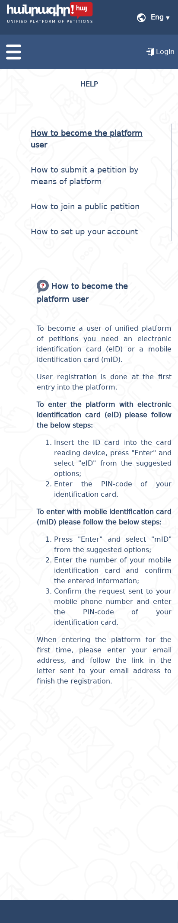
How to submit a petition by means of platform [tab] (85, 175)
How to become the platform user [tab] (87, 138)
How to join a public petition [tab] (85, 206)
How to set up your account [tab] (84, 231)
